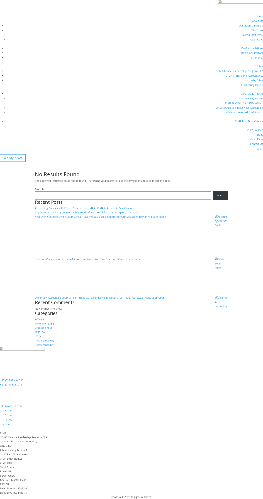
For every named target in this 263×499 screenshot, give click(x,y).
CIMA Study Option (252, 85)
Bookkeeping (42, 327)
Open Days (256, 39)
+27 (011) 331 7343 (11, 384)
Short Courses (255, 130)
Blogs (259, 134)
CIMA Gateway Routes (250, 98)
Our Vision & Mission (251, 25)
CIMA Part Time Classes (249, 121)
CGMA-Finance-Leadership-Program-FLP (239, 71)
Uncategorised (43, 340)
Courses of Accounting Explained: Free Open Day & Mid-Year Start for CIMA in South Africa (87, 259)
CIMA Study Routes (252, 93)
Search (39, 189)
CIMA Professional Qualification (244, 112)
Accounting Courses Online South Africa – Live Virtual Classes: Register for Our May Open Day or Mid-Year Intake (100, 216)
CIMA (260, 66)
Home (259, 16)
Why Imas (257, 30)
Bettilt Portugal (43, 323)
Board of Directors (252, 53)
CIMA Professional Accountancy (244, 75)
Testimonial (256, 57)
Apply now (13, 158)
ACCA (38, 319)
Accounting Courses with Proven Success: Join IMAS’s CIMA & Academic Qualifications (85, 208)
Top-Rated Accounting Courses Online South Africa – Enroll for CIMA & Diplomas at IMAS (87, 212)
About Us (257, 21)
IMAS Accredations (252, 48)
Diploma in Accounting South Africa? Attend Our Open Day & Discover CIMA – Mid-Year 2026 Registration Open (100, 297)
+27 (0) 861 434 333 (11, 380)
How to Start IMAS (252, 35)
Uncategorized (43, 344)
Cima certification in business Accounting (239, 107)
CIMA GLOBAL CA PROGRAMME (244, 103)
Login (260, 148)
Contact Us (256, 144)
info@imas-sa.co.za (11, 406)
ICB (36, 336)
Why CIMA (257, 80)
